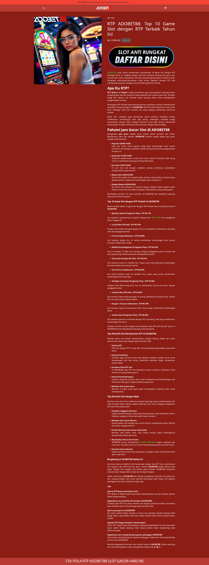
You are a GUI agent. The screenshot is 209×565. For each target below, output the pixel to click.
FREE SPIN (156, 217)
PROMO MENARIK (148, 442)
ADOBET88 (111, 72)
